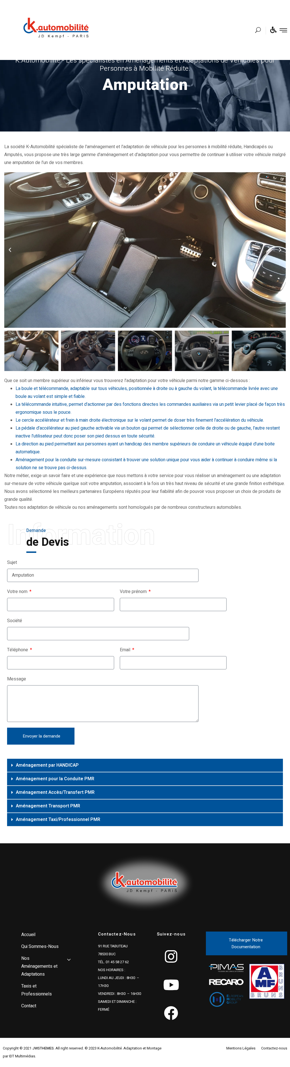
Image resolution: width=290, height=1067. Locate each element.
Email (125, 649)
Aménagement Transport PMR (48, 806)
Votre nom (18, 591)
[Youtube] (171, 985)
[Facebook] (171, 1013)
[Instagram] (171, 956)
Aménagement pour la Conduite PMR (55, 778)
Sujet (12, 562)
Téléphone (18, 649)
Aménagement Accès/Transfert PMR (55, 792)
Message (16, 679)
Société (14, 620)
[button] (10, 250)
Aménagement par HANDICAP (47, 765)
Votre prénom (134, 591)
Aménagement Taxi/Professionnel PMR (58, 819)
